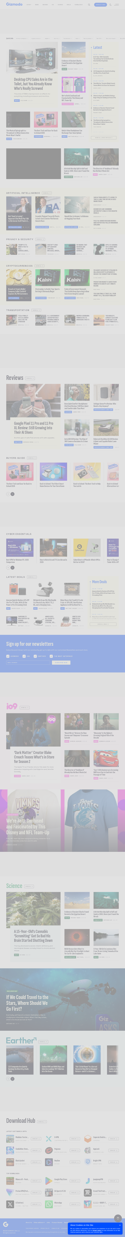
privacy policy (97, 1230)
